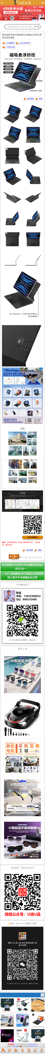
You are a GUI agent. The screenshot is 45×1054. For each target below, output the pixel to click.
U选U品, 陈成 (37, 557)
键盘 (40, 99)
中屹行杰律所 (16, 1046)
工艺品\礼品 (10, 47)
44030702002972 (32, 1046)
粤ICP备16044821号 (32, 1044)
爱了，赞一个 (14, 556)
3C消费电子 (10, 43)
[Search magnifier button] (38, 26)
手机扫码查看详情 (33, 537)
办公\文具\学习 (24, 43)
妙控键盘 (30, 99)
